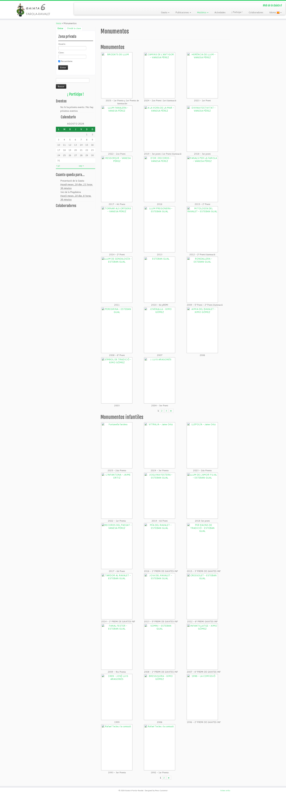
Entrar (60, 28)
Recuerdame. (67, 61)
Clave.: (61, 52)
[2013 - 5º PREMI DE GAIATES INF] (160, 596)
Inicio (58, 23)
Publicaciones (182, 12)
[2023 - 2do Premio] (202, 445)
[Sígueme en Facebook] (87, 6)
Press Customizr (161, 790)
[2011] (116, 280)
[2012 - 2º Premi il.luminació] (202, 229)
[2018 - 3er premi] (202, 129)
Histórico (202, 12)
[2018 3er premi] (202, 496)
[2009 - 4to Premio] (116, 647)
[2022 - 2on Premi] (116, 129)
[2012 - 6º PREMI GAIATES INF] (202, 596)
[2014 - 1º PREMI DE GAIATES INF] (118, 596)
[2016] (159, 179)
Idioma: (273, 12)
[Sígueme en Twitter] (83, 6)
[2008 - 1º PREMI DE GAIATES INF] (160, 647)
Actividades (220, 12)
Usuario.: (62, 43)
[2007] (159, 330)
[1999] (116, 697)
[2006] (202, 330)
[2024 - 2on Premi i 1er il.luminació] (159, 75)
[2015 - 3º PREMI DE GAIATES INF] (203, 546)
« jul (58, 165)
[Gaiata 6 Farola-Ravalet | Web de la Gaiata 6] (33, 9)
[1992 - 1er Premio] (159, 747)
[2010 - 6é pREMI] (159, 280)
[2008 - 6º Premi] (116, 330)
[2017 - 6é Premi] (116, 546)
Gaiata (164, 12)
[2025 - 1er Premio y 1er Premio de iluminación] (122, 75)
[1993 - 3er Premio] (116, 747)
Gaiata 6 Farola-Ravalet (134, 790)
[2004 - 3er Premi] (159, 380)
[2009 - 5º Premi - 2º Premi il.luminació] (204, 280)
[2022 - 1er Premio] (116, 496)
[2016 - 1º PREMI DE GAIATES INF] (160, 546)
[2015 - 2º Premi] (202, 179)
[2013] (159, 229)
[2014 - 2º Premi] (116, 229)
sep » (81, 165)
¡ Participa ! (237, 12)
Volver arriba (225, 790)
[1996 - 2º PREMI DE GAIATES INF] (203, 697)
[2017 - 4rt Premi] (116, 179)
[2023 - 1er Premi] (202, 75)
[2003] (116, 380)
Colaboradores (255, 12)
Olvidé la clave (74, 28)
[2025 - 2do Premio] (116, 445)
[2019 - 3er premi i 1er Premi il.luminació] (162, 129)
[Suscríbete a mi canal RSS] (78, 6)
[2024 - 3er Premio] (159, 445)
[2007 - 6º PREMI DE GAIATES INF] (203, 647)
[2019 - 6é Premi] (159, 496)
